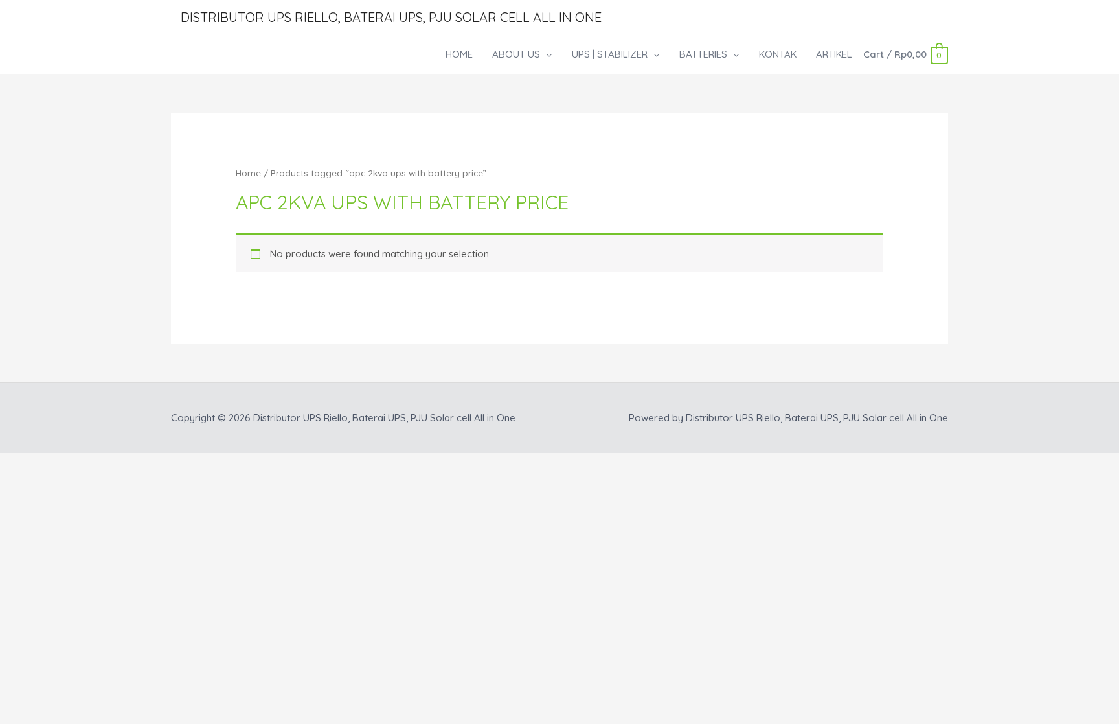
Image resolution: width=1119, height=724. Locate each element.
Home (248, 172)
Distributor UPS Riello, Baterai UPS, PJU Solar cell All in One (391, 17)
